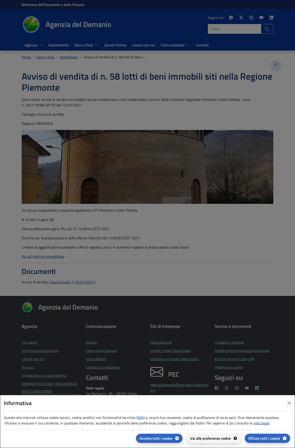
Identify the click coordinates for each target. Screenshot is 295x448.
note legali (261, 423)
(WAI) (140, 417)
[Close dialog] (289, 403)
